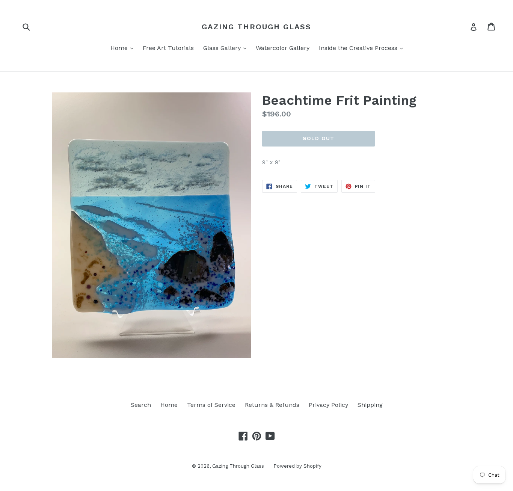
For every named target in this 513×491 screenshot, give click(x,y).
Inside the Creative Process (363, 47)
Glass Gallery (226, 47)
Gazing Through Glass (256, 26)
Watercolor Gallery (282, 47)
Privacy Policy (328, 404)
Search (141, 404)
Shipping (370, 404)
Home (123, 47)
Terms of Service (211, 404)
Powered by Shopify (297, 466)
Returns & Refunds (272, 404)
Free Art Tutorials (168, 47)
